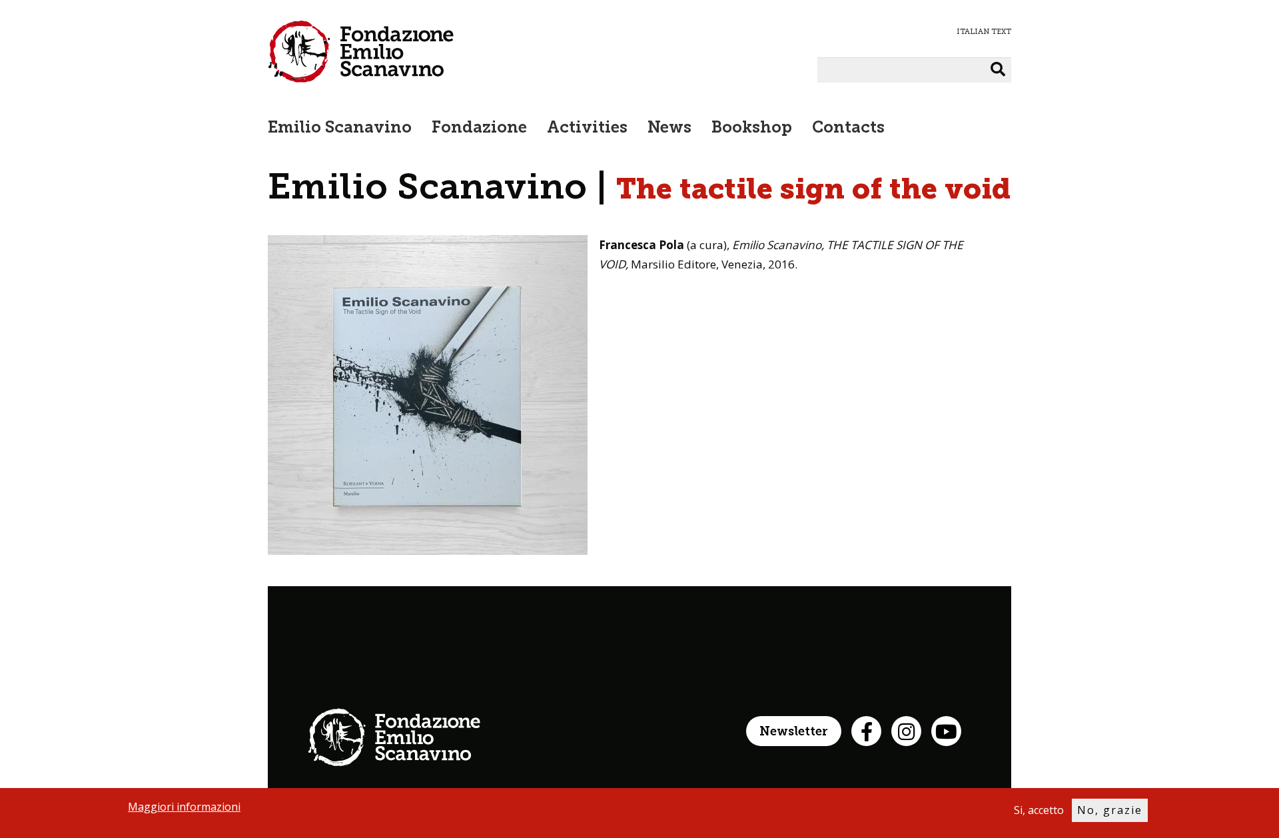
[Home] (361, 51)
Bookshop (751, 129)
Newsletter (793, 732)
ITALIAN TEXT (984, 31)
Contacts (848, 129)
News (669, 129)
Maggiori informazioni (184, 806)
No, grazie (1109, 810)
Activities (587, 129)
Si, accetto (1039, 810)
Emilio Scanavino (340, 129)
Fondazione (479, 129)
